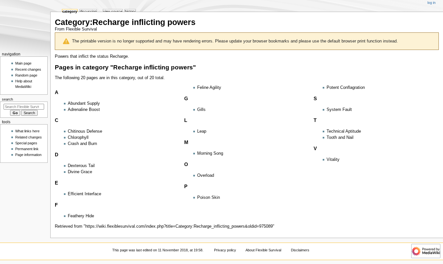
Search (7, 99)
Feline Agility (209, 87)
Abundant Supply (84, 103)
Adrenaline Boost (84, 109)
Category (69, 11)
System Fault (339, 109)
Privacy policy (225, 250)
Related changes (28, 137)
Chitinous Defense (85, 131)
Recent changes (28, 69)
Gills (201, 109)
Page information (28, 155)
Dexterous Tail (81, 165)
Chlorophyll (78, 137)
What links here (27, 131)
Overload (205, 175)
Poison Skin (208, 197)
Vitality (333, 159)
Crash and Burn (82, 143)
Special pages (26, 143)
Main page (23, 63)
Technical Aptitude (344, 131)
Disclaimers (300, 250)
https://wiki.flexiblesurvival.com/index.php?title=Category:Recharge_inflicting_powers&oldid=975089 (179, 226)
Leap (201, 131)
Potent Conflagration (346, 87)
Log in (431, 3)
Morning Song (210, 153)
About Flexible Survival (263, 250)
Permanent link (27, 149)
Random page (26, 75)
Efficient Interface (84, 194)
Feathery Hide (81, 216)
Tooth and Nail (340, 137)
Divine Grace (80, 172)
